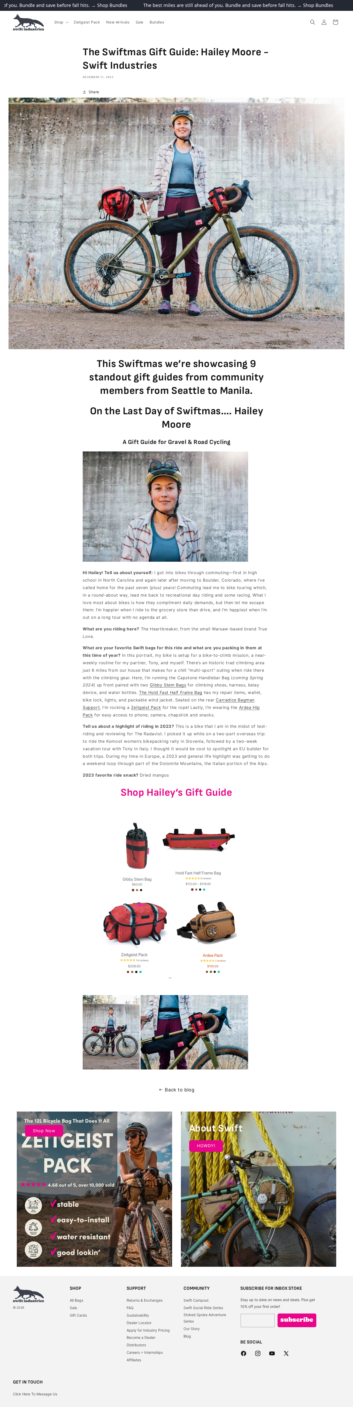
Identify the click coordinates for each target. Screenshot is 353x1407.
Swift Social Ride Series (203, 1308)
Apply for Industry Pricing (148, 1330)
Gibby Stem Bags (168, 684)
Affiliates (134, 1360)
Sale (73, 1308)
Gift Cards (78, 1315)
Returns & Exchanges (145, 1300)
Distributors (136, 1345)
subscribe (296, 1320)
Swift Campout (196, 1300)
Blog (187, 1336)
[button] (61, 22)
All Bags (76, 1300)
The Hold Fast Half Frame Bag (170, 692)
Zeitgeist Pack (146, 707)
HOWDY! (206, 1145)
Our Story (191, 1328)
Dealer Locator (139, 1322)
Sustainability (138, 1315)
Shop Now (44, 1130)
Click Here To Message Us (35, 1394)
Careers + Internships (145, 1352)
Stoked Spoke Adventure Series (204, 1317)
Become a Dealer (141, 1337)
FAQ (130, 1308)
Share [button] (94, 92)
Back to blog (179, 1089)
